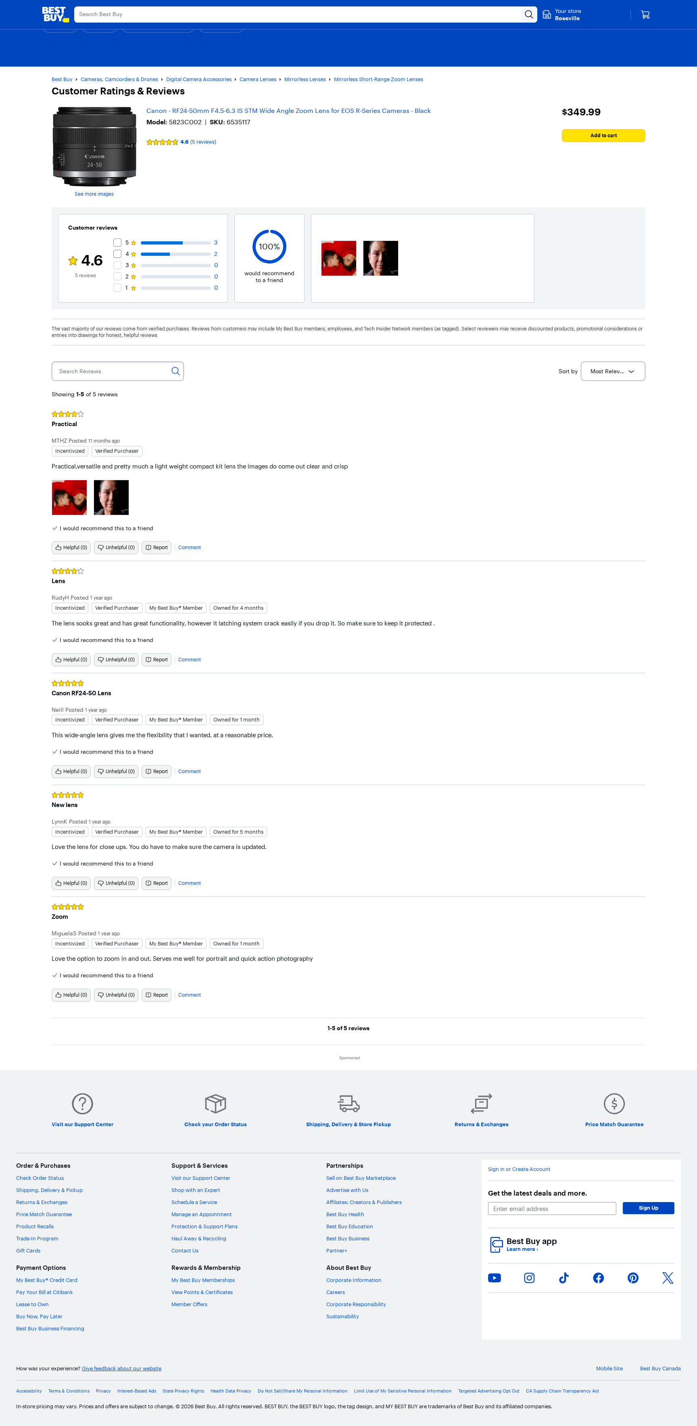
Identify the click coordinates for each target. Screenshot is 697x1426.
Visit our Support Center (200, 1178)
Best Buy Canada (660, 1368)
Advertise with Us (347, 1190)
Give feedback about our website (121, 1368)
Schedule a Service (194, 1202)
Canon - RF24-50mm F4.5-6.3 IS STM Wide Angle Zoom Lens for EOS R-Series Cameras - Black (288, 111)
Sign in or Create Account (519, 1169)
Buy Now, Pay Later (39, 1316)
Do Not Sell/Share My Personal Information (303, 1391)
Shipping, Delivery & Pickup (49, 1190)
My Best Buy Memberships (203, 1280)
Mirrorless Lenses (305, 79)
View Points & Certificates (202, 1292)
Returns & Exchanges (41, 1202)
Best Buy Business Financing (50, 1328)
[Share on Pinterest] (633, 1277)
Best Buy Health (345, 1214)
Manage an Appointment (201, 1214)
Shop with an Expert (195, 1190)
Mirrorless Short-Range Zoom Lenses (378, 79)
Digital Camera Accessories (199, 79)
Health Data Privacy (231, 1391)
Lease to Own (32, 1304)
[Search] (176, 371)
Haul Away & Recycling (198, 1238)
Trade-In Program (37, 1238)
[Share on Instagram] (529, 1277)
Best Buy (62, 79)
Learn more (522, 1249)
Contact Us (184, 1250)
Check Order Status (40, 1178)
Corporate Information (354, 1280)
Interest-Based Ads (136, 1391)
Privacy (103, 1391)
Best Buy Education (349, 1226)
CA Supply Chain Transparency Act (562, 1391)
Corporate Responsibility (356, 1304)
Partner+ (336, 1250)
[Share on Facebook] (598, 1277)
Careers (335, 1292)
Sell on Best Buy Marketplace (361, 1178)
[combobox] (613, 371)
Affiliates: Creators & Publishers (364, 1202)
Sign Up (648, 1207)
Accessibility (29, 1391)
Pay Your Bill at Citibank (44, 1292)
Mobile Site (609, 1368)
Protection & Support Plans (204, 1226)
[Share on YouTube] (494, 1277)
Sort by (568, 371)
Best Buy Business (347, 1238)
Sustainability (342, 1316)
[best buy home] (55, 14)
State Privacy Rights (183, 1391)
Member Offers (189, 1304)
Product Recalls (35, 1226)
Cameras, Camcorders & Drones (119, 79)
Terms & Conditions (69, 1391)
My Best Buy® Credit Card (46, 1280)
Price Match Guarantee (44, 1214)
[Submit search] (529, 14)
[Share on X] (668, 1277)
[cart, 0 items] (645, 14)
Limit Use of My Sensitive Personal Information (403, 1391)
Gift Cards (28, 1250)
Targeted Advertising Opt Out (489, 1391)
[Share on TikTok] (563, 1277)
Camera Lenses (258, 79)
